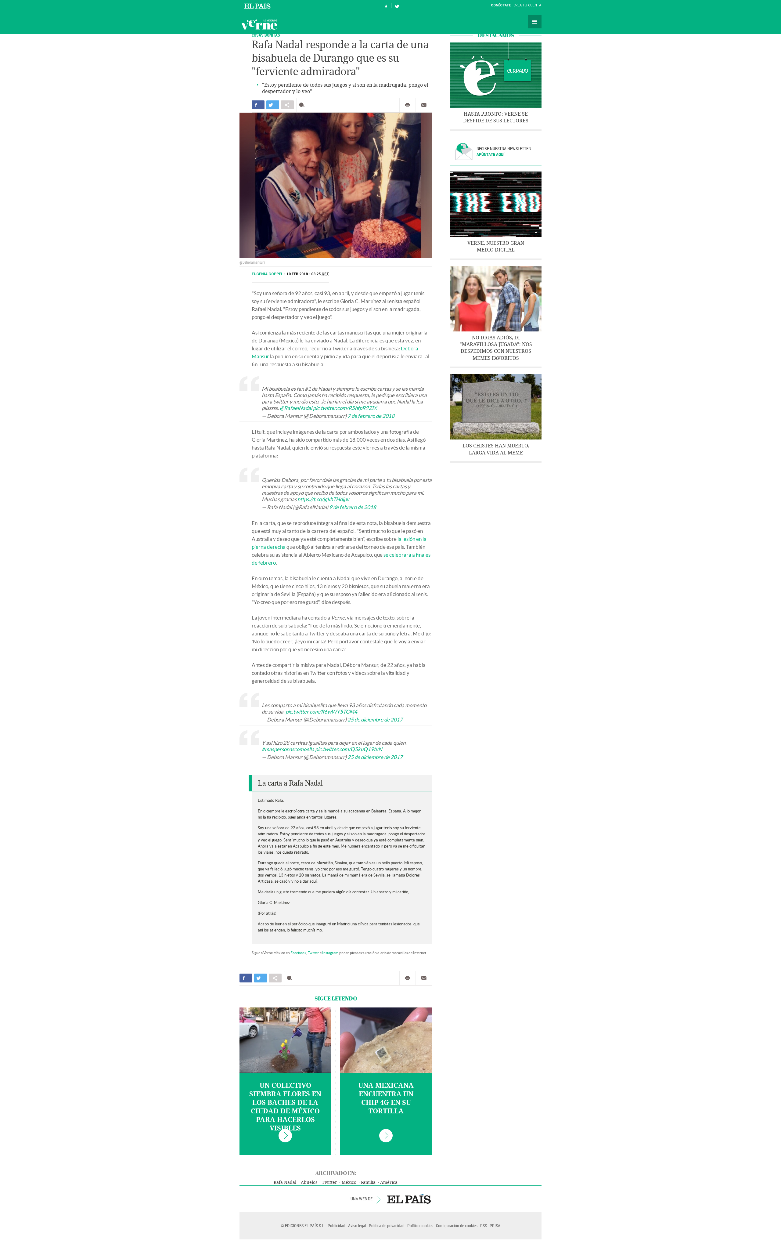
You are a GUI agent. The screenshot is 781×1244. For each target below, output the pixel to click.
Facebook (298, 953)
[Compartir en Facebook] (258, 104)
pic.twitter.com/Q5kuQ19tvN (348, 749)
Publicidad (336, 1225)
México (349, 1182)
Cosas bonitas (266, 35)
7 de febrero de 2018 (370, 416)
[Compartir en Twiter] (272, 104)
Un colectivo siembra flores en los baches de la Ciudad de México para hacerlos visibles (285, 1107)
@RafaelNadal (296, 408)
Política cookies (420, 1225)
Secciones (535, 21)
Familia (368, 1182)
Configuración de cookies (456, 1225)
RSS (483, 1225)
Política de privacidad (387, 1225)
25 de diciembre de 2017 (375, 719)
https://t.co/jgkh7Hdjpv (323, 499)
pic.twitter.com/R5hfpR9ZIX (345, 408)
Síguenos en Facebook (386, 5)
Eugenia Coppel (268, 274)
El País (258, 5)
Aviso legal (357, 1225)
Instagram (330, 953)
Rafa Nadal (285, 1182)
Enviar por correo (424, 105)
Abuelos (309, 1182)
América (389, 1182)
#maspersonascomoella (288, 749)
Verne (259, 24)
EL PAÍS (409, 1199)
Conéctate (501, 5)
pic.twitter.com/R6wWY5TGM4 (321, 711)
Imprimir (408, 105)
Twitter (313, 953)
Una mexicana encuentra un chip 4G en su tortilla (386, 1098)
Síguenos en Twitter (397, 5)
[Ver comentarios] (303, 104)
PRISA (495, 1225)
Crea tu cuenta (527, 5)
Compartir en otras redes (287, 104)
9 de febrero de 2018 (352, 507)
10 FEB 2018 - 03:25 (307, 274)
